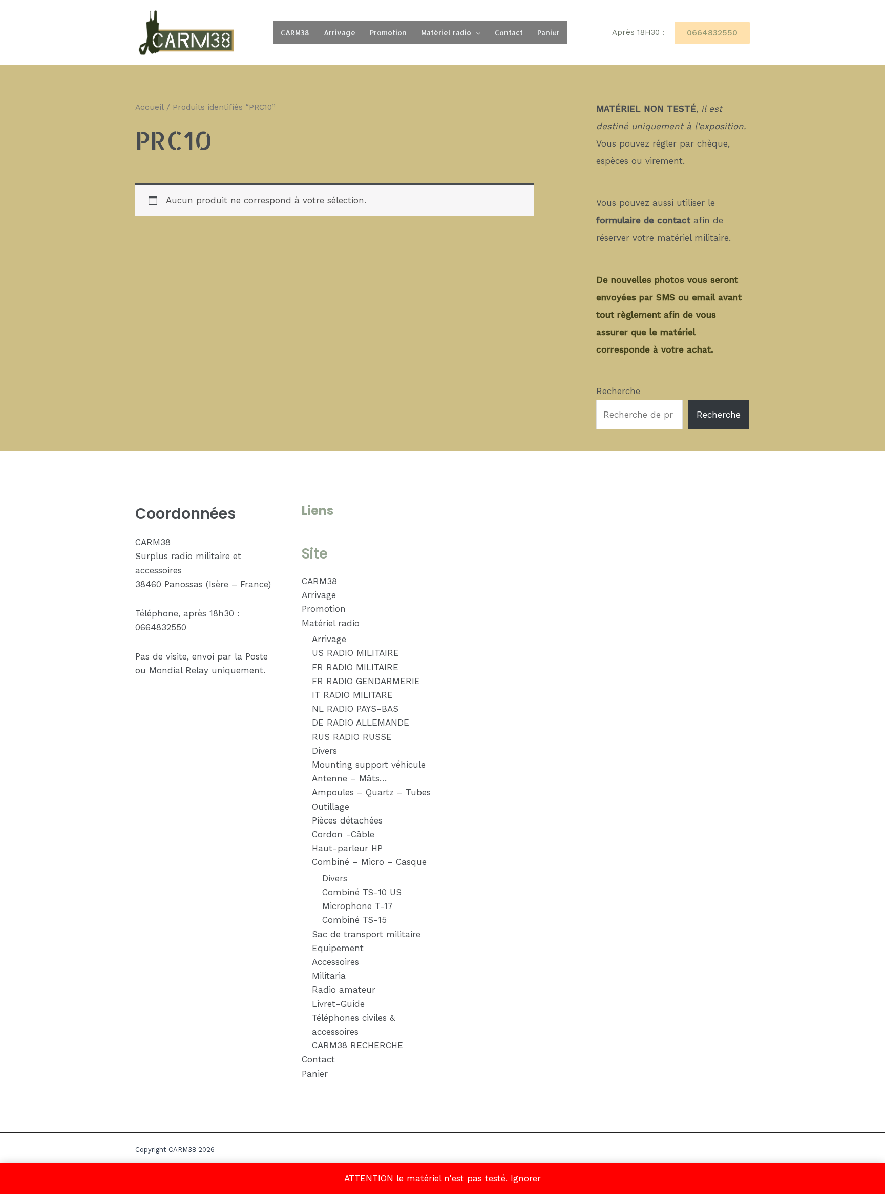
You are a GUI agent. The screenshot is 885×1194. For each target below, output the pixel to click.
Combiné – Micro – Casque (369, 862)
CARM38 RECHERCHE (357, 1045)
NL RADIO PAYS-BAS (355, 709)
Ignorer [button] (526, 1178)
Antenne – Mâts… (349, 778)
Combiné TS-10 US (362, 892)
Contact (509, 32)
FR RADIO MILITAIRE (355, 667)
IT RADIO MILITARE (352, 695)
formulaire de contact (643, 220)
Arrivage (339, 32)
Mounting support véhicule (369, 764)
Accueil (149, 107)
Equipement (338, 948)
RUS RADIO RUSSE (352, 737)
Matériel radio (446, 32)
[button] (475, 32)
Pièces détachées (347, 820)
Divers (324, 751)
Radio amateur (343, 989)
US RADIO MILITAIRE (355, 653)
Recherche (618, 391)
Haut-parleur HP (347, 848)
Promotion (388, 32)
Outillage (330, 806)
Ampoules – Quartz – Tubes (371, 792)
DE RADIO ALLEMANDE (360, 722)
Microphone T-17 (357, 906)
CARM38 (295, 32)
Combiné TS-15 (354, 920)
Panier (548, 32)
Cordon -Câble (343, 834)
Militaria (329, 976)
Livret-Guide (338, 1004)
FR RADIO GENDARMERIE (366, 681)
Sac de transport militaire (366, 934)
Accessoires (335, 962)
